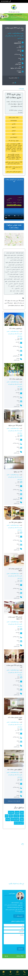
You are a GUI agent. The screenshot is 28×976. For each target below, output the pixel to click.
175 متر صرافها (18, 472)
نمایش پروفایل (20, 916)
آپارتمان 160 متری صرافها (15, 425)
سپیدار (21, 816)
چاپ (13, 83)
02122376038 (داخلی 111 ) (10, 905)
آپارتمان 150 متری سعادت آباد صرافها (15, 618)
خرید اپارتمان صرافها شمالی (14, 305)
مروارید (21, 819)
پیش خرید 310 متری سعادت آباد (13, 96)
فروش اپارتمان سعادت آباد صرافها (15, 718)
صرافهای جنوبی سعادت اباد (14, 770)
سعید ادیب (12, 893)
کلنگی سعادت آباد (15, 819)
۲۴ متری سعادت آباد (19, 823)
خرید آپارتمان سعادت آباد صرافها (15, 570)
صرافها (11, 816)
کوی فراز (7, 819)
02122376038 (5, 1)
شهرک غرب (16, 816)
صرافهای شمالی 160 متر (15, 522)
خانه (26, 17)
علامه (7, 816)
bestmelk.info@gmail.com (13, 907)
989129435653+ (15, 903)
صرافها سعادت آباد (12, 104)
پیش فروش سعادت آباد (15, 379)
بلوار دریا (17, 812)
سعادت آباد (13, 102)
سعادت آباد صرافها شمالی (16, 106)
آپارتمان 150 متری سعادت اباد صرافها (15, 301)
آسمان (22, 812)
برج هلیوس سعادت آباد (15, 328)
